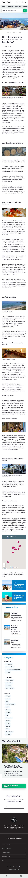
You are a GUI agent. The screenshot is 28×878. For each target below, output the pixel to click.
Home (8, 33)
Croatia (8, 721)
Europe (14, 33)
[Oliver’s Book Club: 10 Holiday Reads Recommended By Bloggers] (14, 585)
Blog (3, 7)
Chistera (4, 279)
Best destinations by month (13, 670)
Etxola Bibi (5, 316)
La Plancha (5, 331)
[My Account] (22, 2)
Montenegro (9, 732)
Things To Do (9, 680)
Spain (7, 707)
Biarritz (4, 50)
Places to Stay (10, 7)
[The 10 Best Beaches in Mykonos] (14, 629)
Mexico (8, 672)
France (19, 33)
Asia (7, 715)
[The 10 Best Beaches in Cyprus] (14, 616)
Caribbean (8, 718)
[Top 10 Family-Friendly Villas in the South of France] (14, 761)
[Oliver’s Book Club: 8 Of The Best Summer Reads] (14, 597)
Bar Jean (4, 264)
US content (9, 664)
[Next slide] (26, 761)
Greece (8, 710)
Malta (7, 729)
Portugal (8, 713)
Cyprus (8, 724)
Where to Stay (9, 667)
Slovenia (8, 734)
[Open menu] (25, 2)
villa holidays (16, 575)
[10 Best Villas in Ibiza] (14, 643)
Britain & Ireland (10, 704)
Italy (7, 702)
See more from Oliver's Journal (11, 786)
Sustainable (9, 683)
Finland (8, 726)
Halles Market (6, 103)
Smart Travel (18, 7)
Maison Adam (6, 176)
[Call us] (7, 876)
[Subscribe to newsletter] (22, 806)
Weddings (8, 686)
